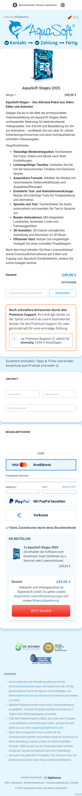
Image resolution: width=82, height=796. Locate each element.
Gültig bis (11, 487)
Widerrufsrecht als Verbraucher (34, 695)
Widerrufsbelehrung (45, 600)
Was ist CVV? (69, 487)
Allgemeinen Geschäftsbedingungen (38, 596)
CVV (45, 487)
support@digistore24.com (47, 727)
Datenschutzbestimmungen (25, 686)
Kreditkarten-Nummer (17, 475)
